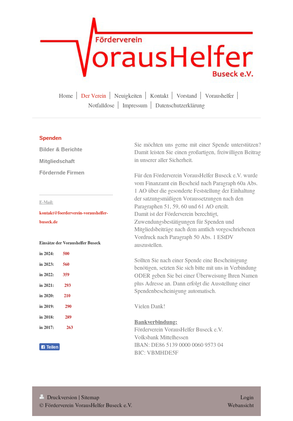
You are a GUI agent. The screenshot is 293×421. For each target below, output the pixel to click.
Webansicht (241, 405)
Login (247, 397)
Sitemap (90, 397)
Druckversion (62, 397)
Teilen (51, 347)
